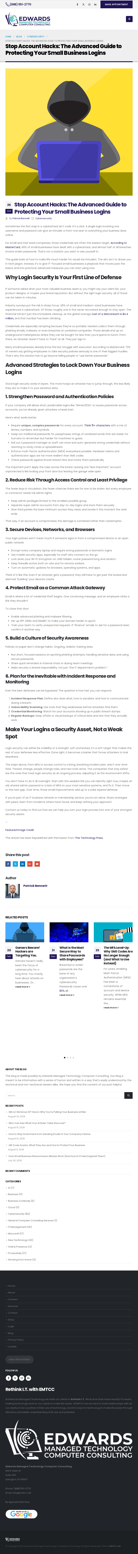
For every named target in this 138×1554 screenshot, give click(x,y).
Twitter (15, 863)
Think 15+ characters (97, 425)
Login (11, 1326)
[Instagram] (89, 4)
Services (13, 1306)
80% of (19, 991)
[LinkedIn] (95, 4)
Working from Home (20, 1259)
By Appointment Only (17, 1502)
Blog (10, 1333)
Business (13, 1194)
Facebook (8, 863)
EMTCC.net (115, 1546)
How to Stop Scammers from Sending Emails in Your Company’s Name (50, 1134)
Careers (13, 1299)
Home (11, 1285)
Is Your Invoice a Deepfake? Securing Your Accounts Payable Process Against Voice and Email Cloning (118, 957)
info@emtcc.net (22, 1492)
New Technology (18, 1240)
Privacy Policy (16, 1339)
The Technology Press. (89, 838)
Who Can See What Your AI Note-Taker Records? (37, 1123)
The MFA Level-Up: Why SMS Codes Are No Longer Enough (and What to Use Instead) (73, 955)
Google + (30, 863)
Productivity (15, 1253)
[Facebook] (77, 4)
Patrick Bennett (21, 218)
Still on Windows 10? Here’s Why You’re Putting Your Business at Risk (47, 1112)
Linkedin (28, 1378)
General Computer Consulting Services (31, 1220)
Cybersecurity (43, 218)
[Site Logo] (27, 19)
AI (9, 1187)
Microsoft (13, 1233)
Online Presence (17, 1246)
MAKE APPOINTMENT (116, 4)
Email (37, 863)
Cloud (11, 1207)
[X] (83, 4)
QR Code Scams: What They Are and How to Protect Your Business (47, 1145)
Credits (12, 1346)
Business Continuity (19, 1201)
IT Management (17, 1227)
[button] (129, 19)
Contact (12, 1312)
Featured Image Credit (19, 830)
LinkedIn (22, 863)
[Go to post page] (24, 932)
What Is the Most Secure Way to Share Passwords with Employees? (28, 954)
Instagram (21, 1378)
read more (22, 995)
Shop (11, 1319)
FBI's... (115, 994)
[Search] (128, 1095)
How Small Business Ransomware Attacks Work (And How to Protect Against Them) (57, 1156)
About (11, 1292)
